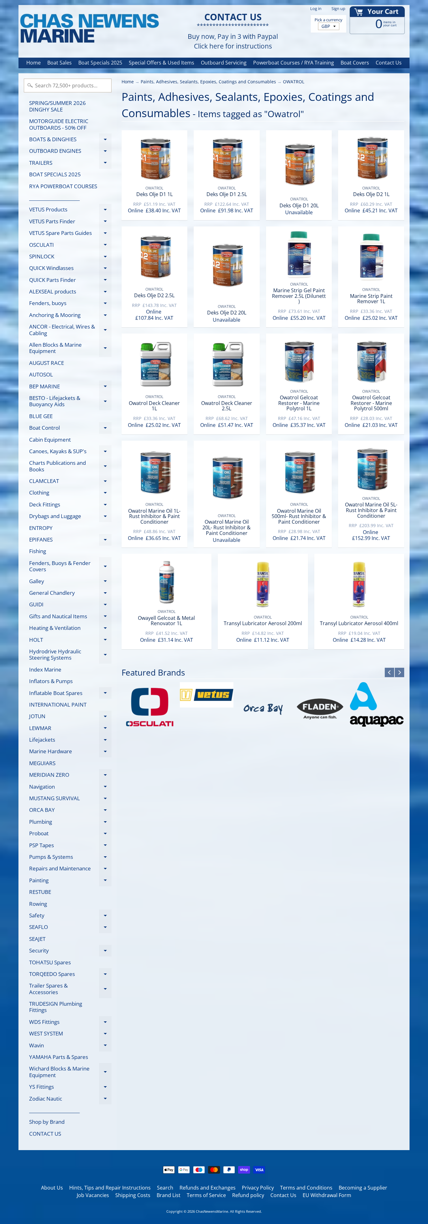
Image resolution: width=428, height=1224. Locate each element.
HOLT (70, 641)
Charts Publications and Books (70, 466)
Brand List (168, 1195)
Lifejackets (70, 741)
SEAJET (37, 938)
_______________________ (54, 197)
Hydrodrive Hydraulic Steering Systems (70, 655)
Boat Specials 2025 (100, 62)
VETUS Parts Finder (70, 222)
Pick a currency (328, 20)
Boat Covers (355, 62)
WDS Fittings (70, 1023)
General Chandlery (70, 594)
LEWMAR (70, 729)
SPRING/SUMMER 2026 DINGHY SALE (57, 106)
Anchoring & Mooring (70, 316)
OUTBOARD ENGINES (70, 152)
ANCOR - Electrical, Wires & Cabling (70, 330)
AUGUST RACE (46, 362)
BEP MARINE (70, 387)
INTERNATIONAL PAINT (57, 704)
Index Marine (45, 669)
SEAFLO (70, 928)
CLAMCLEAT (70, 482)
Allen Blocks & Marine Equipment (70, 348)
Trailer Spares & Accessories (70, 989)
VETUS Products (70, 210)
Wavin (70, 1046)
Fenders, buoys (70, 304)
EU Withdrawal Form (327, 1195)
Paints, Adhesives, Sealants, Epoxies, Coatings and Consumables (208, 82)
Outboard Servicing (224, 62)
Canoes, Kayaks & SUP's (70, 452)
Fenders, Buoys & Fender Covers (70, 566)
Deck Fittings (70, 505)
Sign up (338, 9)
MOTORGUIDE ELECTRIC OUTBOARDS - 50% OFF (58, 124)
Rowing (38, 903)
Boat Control (70, 429)
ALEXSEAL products (70, 293)
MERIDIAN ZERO (70, 776)
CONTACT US (45, 1133)
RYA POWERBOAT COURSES (63, 186)
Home (33, 62)
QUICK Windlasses (70, 269)
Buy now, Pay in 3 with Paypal (233, 36)
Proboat (70, 834)
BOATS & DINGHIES (70, 140)
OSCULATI (70, 246)
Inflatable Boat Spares (70, 694)
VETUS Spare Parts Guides (70, 234)
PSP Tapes (70, 846)
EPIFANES (70, 541)
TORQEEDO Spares (70, 975)
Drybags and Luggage (70, 517)
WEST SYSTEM (70, 1035)
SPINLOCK (70, 257)
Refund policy (248, 1195)
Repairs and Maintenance (70, 869)
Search (165, 1187)
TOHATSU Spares (50, 962)
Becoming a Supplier (363, 1187)
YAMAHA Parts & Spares (58, 1057)
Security (70, 952)
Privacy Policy (258, 1187)
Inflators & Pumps (51, 681)
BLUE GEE (41, 416)
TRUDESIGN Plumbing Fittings (55, 1007)
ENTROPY (41, 528)
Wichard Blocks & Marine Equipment (70, 1072)
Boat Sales (59, 62)
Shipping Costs (132, 1195)
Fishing (37, 551)
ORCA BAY (70, 811)
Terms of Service (206, 1195)
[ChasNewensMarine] (88, 28)
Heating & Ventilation (70, 629)
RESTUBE (40, 891)
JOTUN (70, 717)
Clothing (70, 494)
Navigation (70, 787)
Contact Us (389, 62)
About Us (52, 1187)
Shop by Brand (47, 1121)
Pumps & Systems (70, 858)
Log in (315, 9)
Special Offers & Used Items (161, 62)
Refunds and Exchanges (208, 1187)
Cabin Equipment (50, 439)
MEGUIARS (42, 763)
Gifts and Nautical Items (70, 617)
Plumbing (70, 822)
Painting (70, 881)
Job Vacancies (93, 1195)
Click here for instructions (233, 46)
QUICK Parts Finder (70, 281)
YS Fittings (70, 1088)
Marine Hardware (70, 752)
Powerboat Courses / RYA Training (293, 62)
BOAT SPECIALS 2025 (55, 174)
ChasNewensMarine (212, 1211)
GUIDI (70, 605)
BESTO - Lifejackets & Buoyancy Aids (70, 401)
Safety (70, 916)
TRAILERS (70, 164)
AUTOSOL (41, 374)
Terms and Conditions (306, 1187)
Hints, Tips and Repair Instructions (110, 1187)
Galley (70, 582)
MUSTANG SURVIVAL (70, 799)
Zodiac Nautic (70, 1099)
